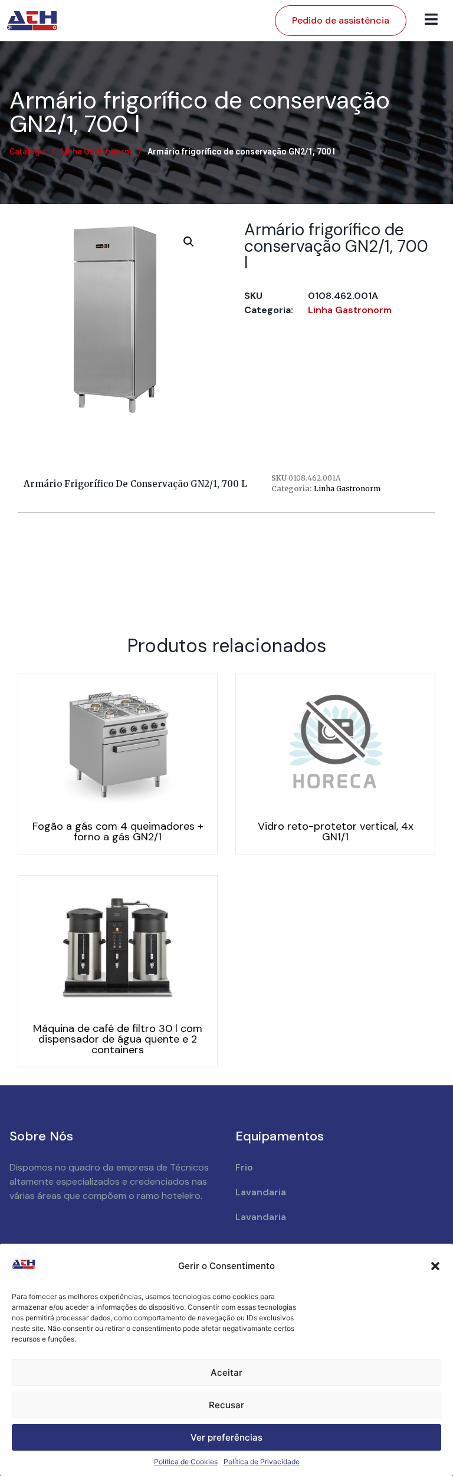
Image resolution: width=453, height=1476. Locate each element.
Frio (244, 1167)
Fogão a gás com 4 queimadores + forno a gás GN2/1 (117, 831)
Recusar (226, 1405)
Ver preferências (226, 1437)
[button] (435, 1266)
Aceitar (226, 1372)
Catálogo (27, 151)
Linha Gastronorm (96, 151)
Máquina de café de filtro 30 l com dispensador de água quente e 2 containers (117, 1039)
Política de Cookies (186, 1461)
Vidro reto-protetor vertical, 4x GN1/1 (335, 831)
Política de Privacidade (262, 1461)
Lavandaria (260, 1192)
